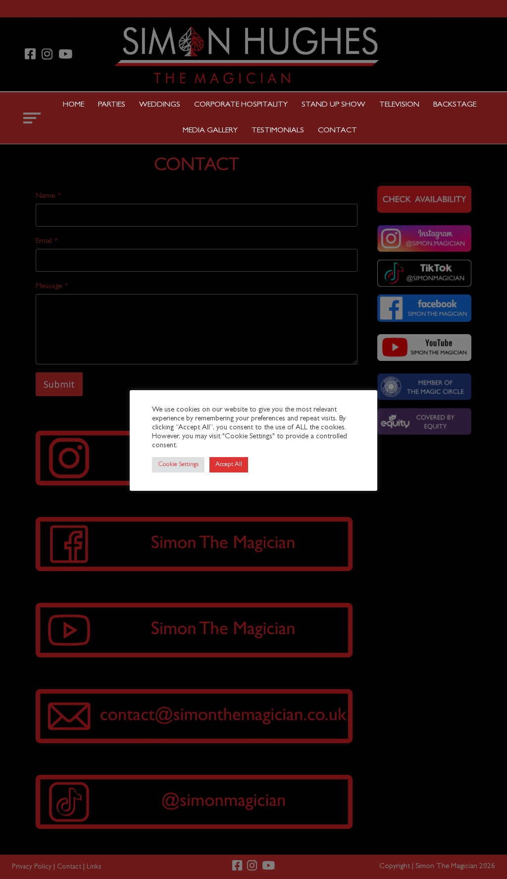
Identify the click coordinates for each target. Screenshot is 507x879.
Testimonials (278, 131)
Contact (337, 131)
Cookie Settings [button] (178, 465)
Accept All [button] (228, 465)
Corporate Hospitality (241, 105)
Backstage (454, 105)
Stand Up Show (333, 105)
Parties (111, 105)
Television (399, 105)
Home (73, 105)
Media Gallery (210, 131)
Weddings (159, 105)
